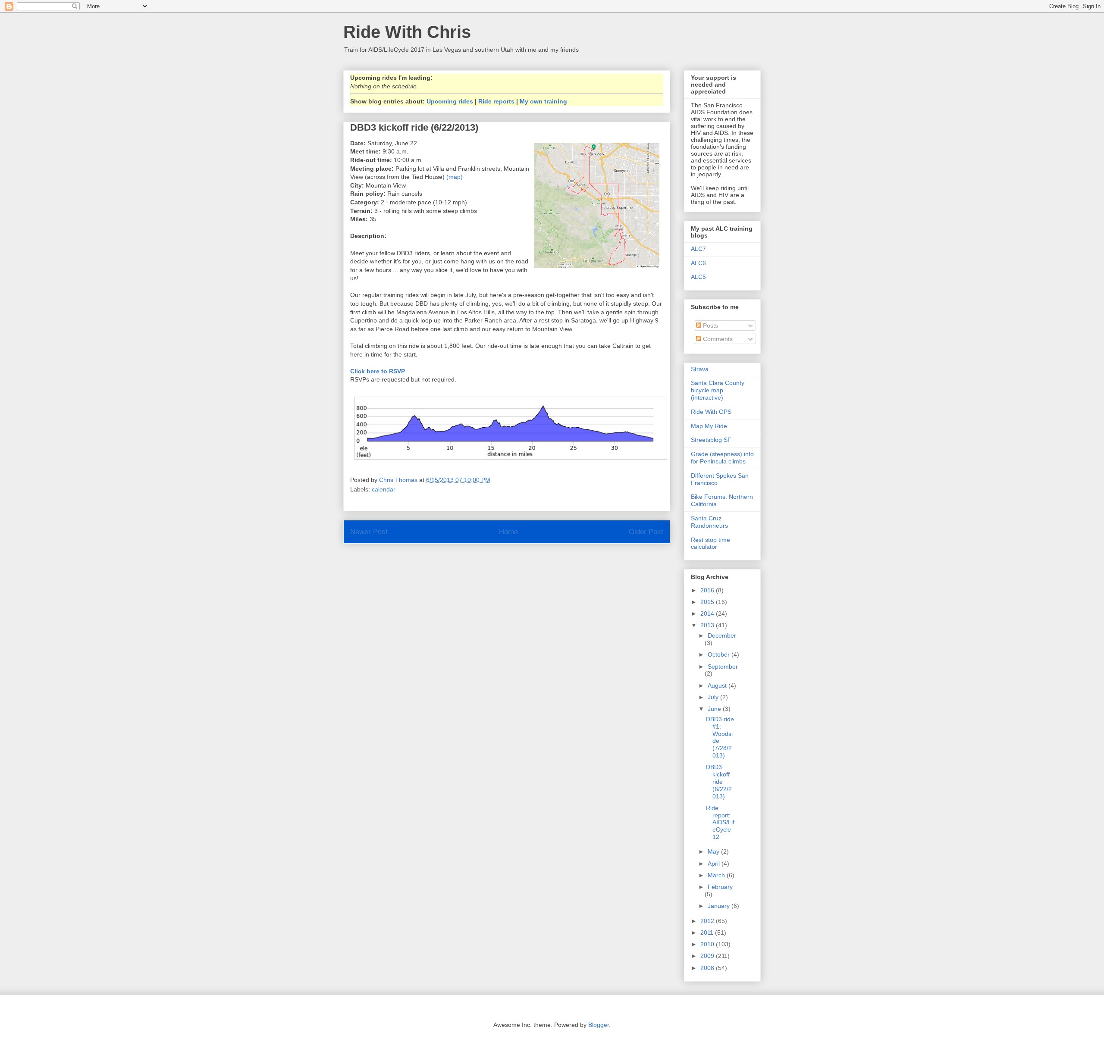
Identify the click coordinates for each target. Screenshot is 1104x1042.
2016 (708, 590)
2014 (708, 613)
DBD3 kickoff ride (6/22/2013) (719, 781)
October (719, 654)
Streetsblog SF (711, 439)
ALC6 (698, 263)
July (714, 697)
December (722, 635)
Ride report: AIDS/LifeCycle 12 (720, 822)
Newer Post (369, 532)
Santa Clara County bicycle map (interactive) (717, 390)
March (717, 875)
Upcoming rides (450, 101)
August (718, 685)
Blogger (598, 1024)
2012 (708, 920)
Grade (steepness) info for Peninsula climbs (722, 458)
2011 (707, 932)
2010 (708, 944)
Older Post (646, 532)
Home (508, 532)
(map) (454, 176)
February (720, 886)
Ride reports (496, 101)
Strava (700, 369)
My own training (543, 101)
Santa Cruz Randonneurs (709, 522)
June (715, 708)
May (714, 851)
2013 (708, 625)
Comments (717, 338)
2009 (708, 955)
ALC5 (698, 276)
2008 (708, 967)
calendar (383, 489)
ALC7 (698, 248)
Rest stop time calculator (710, 543)
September (723, 666)
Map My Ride (709, 425)
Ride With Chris (407, 31)
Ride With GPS (711, 411)
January (719, 905)
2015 (708, 601)
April (714, 863)
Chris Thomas (399, 479)
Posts (709, 325)
